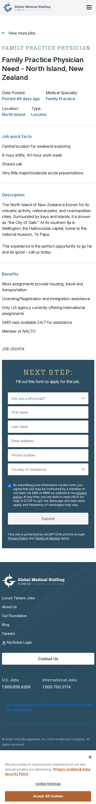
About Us (9, 607)
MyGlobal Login (19, 642)
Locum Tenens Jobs (18, 598)
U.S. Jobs (10, 679)
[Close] (90, 757)
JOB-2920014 (13, 349)
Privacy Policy (18, 538)
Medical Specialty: (62, 92)
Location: (10, 108)
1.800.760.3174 (56, 686)
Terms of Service (47, 538)
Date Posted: (13, 92)
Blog (5, 624)
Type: (36, 108)
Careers (8, 633)
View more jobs (21, 33)
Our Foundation (14, 616)
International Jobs (59, 679)
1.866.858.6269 (16, 686)
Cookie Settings (48, 784)
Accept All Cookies (48, 796)
